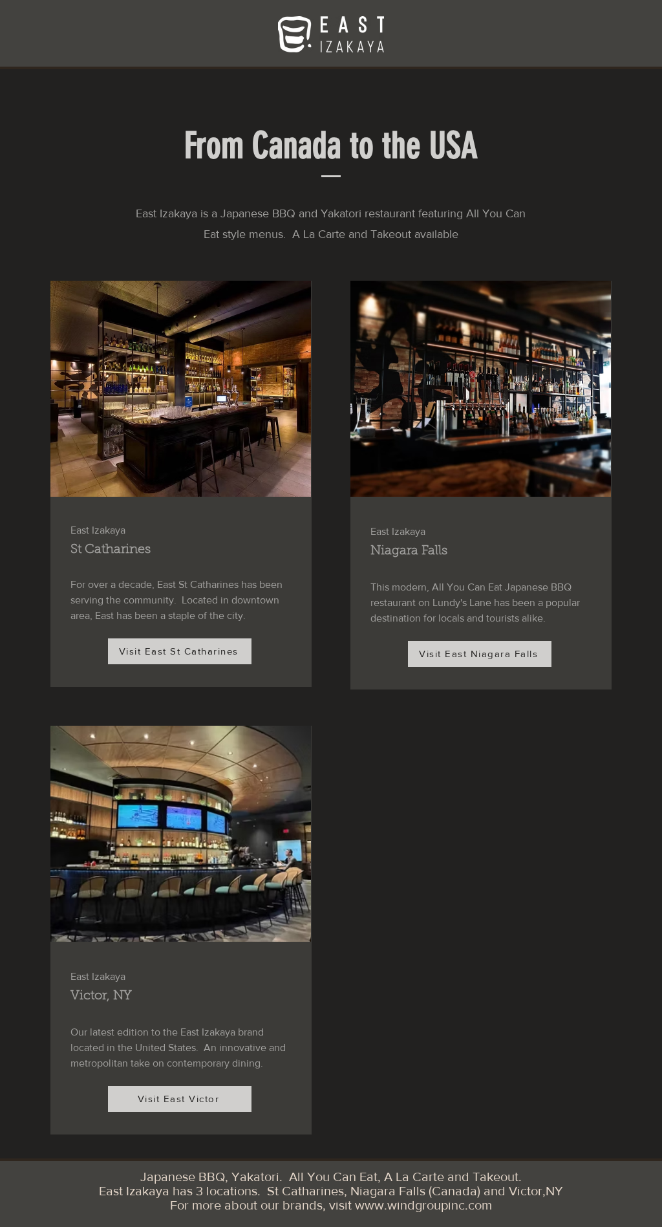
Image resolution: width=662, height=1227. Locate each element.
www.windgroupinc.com (423, 1205)
